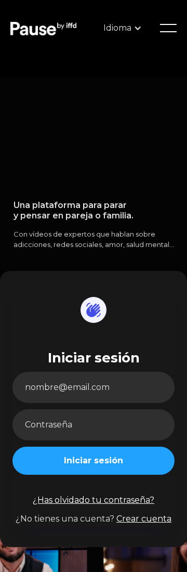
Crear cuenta (143, 519)
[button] (168, 28)
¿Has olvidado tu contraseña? (93, 500)
